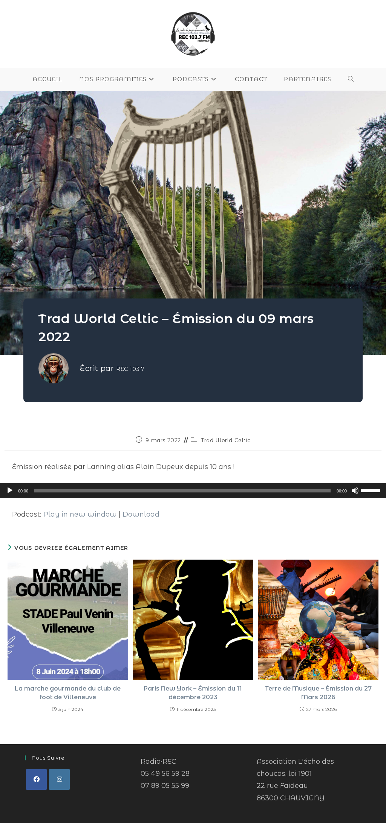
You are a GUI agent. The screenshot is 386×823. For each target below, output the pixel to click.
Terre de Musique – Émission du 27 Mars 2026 (318, 692)
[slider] (371, 490)
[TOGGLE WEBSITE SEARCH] (351, 79)
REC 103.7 (130, 369)
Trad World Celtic (225, 440)
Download (141, 514)
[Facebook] (36, 779)
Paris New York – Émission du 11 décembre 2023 (193, 692)
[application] (193, 490)
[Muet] (355, 490)
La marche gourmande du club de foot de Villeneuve (68, 692)
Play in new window (80, 514)
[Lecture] (10, 490)
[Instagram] (59, 779)
